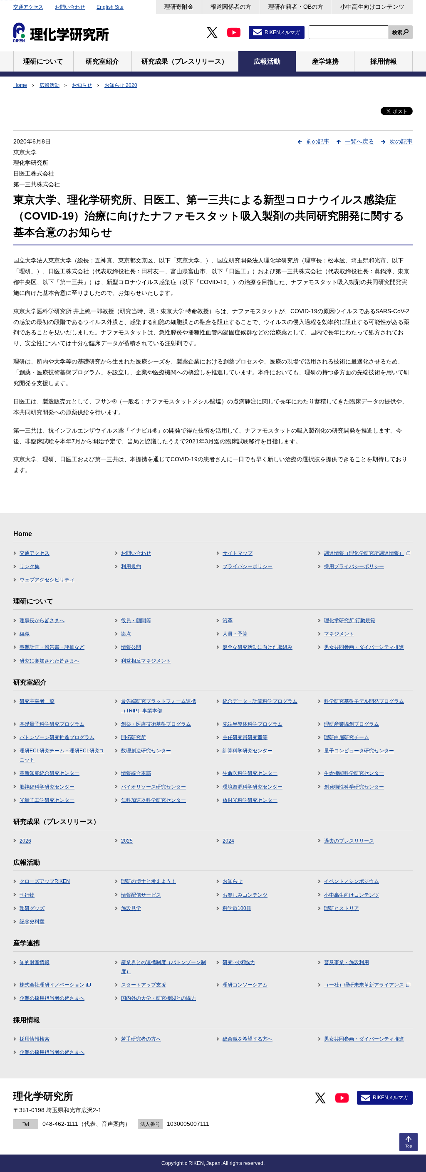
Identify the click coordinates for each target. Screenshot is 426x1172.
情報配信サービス (141, 895)
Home (20, 85)
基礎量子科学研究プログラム (52, 724)
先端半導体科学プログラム (252, 724)
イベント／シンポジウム (351, 881)
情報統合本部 (136, 773)
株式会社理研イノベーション (52, 985)
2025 (127, 841)
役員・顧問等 (136, 620)
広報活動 (49, 85)
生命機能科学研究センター (354, 773)
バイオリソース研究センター (153, 787)
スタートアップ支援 (143, 985)
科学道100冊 (237, 908)
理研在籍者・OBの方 (295, 6)
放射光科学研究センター (250, 800)
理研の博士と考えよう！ (148, 881)
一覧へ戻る (359, 141)
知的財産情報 (35, 962)
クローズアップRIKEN (45, 881)
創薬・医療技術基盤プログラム (156, 724)
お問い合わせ (70, 7)
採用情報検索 (35, 1039)
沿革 (228, 620)
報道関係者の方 (231, 6)
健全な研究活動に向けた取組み (257, 647)
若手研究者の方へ (141, 1039)
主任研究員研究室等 (245, 737)
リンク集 (30, 566)
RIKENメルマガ (282, 32)
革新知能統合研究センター (49, 773)
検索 (397, 32)
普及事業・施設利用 (346, 962)
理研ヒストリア (341, 908)
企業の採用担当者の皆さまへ (52, 998)
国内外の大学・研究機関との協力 (158, 998)
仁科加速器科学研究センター (153, 800)
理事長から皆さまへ (42, 620)
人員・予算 (235, 634)
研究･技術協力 (239, 962)
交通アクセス (28, 7)
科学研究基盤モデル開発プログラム (364, 701)
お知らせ (82, 85)
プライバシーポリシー (247, 566)
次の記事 (401, 141)
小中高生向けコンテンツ (372, 6)
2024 (228, 841)
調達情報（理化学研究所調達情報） (364, 553)
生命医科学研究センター (250, 773)
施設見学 (131, 908)
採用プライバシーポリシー (354, 566)
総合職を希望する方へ (247, 1039)
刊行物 (27, 895)
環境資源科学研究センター (252, 787)
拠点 (126, 634)
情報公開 (131, 647)
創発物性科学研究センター (354, 787)
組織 (25, 634)
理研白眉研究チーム (346, 737)
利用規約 (131, 566)
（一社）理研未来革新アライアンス (364, 985)
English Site (110, 7)
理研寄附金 (178, 6)
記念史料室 (32, 922)
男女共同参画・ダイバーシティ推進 (364, 647)
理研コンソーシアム (245, 985)
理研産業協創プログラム (351, 724)
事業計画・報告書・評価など (52, 647)
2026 (25, 841)
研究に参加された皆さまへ (49, 661)
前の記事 (317, 141)
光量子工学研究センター (47, 800)
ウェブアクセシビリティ (47, 580)
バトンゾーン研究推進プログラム (57, 737)
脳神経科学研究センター (47, 787)
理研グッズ (32, 908)
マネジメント (339, 634)
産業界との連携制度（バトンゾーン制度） (163, 966)
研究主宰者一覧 (37, 701)
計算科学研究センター (247, 751)
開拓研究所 (133, 737)
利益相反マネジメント (146, 661)
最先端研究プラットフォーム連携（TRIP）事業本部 (158, 705)
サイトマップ (238, 553)
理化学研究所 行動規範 (349, 620)
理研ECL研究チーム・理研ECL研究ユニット (62, 755)
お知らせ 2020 (120, 85)
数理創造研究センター (146, 751)
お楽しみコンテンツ (245, 895)
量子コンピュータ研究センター (359, 751)
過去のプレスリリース (349, 841)
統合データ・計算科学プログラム (260, 701)
